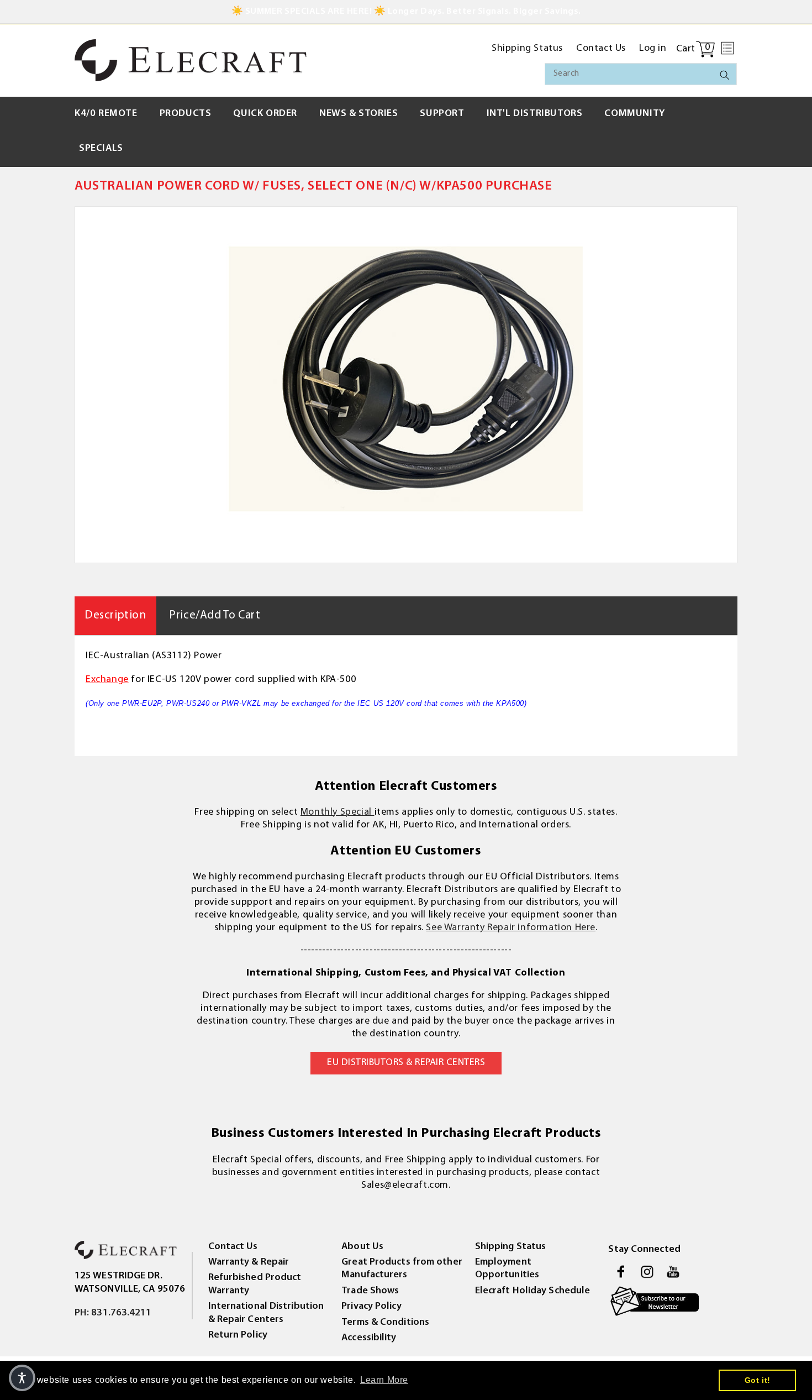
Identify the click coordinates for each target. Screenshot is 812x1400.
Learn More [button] (384, 1380)
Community (634, 114)
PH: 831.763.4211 (113, 1313)
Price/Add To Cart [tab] (214, 615)
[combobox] (641, 74)
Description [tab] (115, 615)
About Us (362, 1247)
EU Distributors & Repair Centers (406, 1063)
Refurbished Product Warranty (255, 1284)
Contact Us (233, 1247)
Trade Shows (370, 1291)
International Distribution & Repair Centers (266, 1313)
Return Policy (237, 1335)
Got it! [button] (758, 1380)
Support (442, 114)
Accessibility (368, 1338)
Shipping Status (510, 1247)
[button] (727, 48)
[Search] (725, 75)
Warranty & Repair (248, 1262)
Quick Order (265, 114)
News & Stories (358, 114)
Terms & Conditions (385, 1323)
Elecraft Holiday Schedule (532, 1291)
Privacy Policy (371, 1307)
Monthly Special (337, 812)
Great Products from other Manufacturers (401, 1268)
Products (186, 114)
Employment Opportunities (507, 1268)
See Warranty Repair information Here (510, 928)
